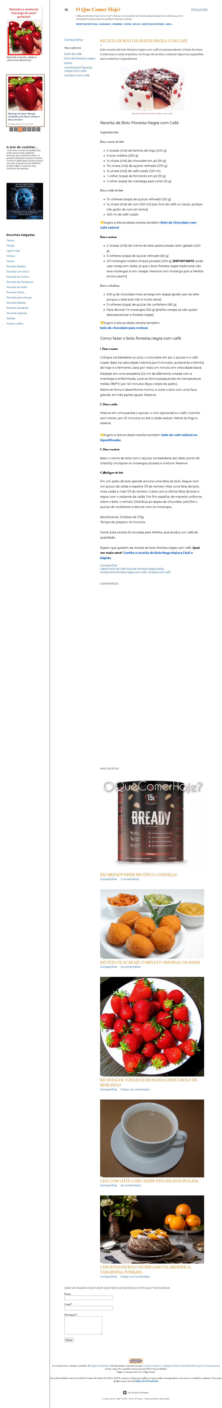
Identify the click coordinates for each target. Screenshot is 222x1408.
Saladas (11, 318)
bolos (68, 63)
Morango (105, 24)
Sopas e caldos (15, 323)
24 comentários (131, 966)
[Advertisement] (135, 714)
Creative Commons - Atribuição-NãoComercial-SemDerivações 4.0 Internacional (181, 1365)
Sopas (127, 24)
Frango (10, 245)
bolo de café (73, 53)
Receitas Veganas (17, 313)
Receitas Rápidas (16, 302)
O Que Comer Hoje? (98, 9)
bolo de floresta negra (79, 58)
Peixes (10, 261)
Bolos (137, 24)
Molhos (11, 256)
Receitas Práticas (87, 24)
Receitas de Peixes (153, 24)
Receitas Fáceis (15, 292)
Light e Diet (13, 250)
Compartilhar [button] (73, 39)
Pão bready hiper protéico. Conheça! (138, 874)
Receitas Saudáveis (17, 308)
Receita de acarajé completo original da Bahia (150, 962)
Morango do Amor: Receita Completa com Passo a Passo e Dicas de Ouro (24, 116)
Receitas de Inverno (18, 276)
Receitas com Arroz (18, 271)
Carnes (10, 240)
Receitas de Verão (17, 287)
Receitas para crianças (19, 297)
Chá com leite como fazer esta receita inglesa (149, 1180)
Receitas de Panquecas (20, 282)
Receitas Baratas (16, 266)
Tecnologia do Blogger (138, 1392)
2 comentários (130, 879)
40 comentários (131, 1185)
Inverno (118, 24)
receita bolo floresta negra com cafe (78, 69)
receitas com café (76, 75)
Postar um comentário (135, 1089)
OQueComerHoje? (100, 1365)
